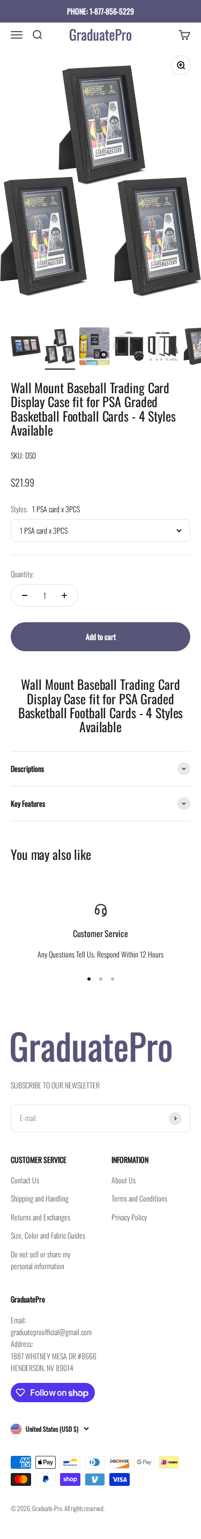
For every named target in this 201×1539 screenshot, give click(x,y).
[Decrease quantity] (24, 595)
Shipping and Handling (40, 1198)
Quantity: (22, 573)
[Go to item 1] (26, 348)
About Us (123, 1179)
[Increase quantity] (64, 595)
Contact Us (25, 1179)
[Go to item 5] (163, 348)
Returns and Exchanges (40, 1217)
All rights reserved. (84, 1508)
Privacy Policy (129, 1217)
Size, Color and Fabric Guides (48, 1235)
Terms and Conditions (139, 1198)
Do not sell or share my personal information (40, 1259)
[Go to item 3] (94, 348)
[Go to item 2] (60, 348)
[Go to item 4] (129, 348)
